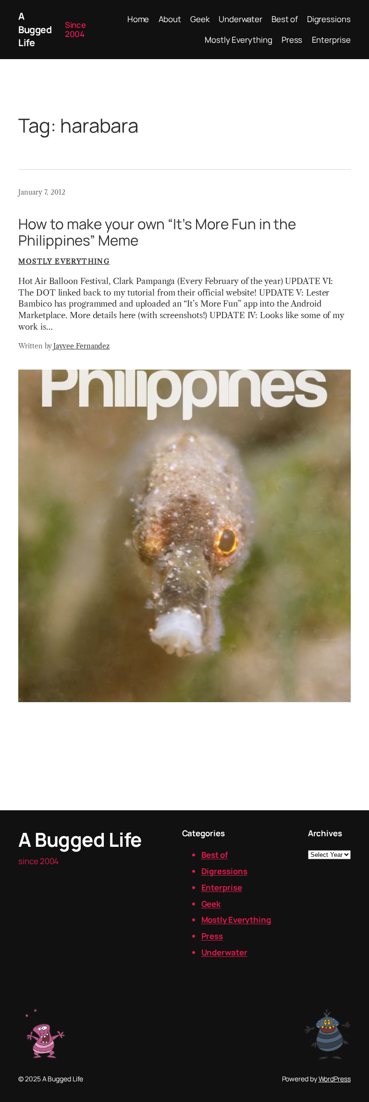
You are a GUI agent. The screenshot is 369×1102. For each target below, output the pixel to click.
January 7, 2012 (41, 192)
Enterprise (221, 887)
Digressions (224, 871)
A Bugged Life (34, 29)
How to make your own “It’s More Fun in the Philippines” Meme (157, 232)
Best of (214, 854)
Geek (211, 903)
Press (212, 935)
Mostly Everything (64, 261)
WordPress (335, 1078)
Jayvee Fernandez (81, 346)
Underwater (224, 952)
